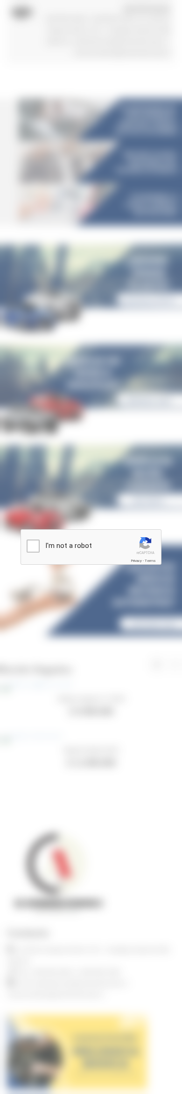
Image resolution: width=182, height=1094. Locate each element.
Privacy (136, 561)
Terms (150, 561)
